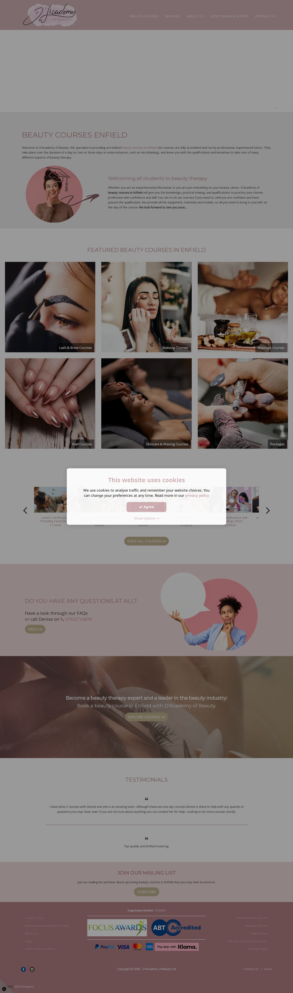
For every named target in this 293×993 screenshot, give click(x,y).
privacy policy (197, 495)
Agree (148, 506)
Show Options (145, 518)
